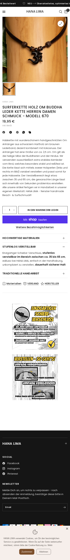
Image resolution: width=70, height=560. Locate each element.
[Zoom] (61, 24)
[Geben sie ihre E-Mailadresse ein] (64, 507)
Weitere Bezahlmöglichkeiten (35, 227)
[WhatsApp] (24, 132)
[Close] (67, 528)
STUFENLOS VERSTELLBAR (19, 247)
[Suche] (60, 12)
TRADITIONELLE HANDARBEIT (20, 273)
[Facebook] (4, 132)
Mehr (50, 545)
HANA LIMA (35, 11)
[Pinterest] (18, 132)
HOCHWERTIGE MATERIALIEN (20, 238)
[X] (11, 132)
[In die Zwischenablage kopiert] (30, 132)
